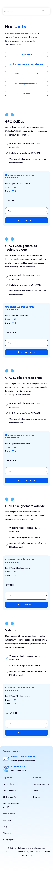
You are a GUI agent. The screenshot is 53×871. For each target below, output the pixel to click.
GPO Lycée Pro (9, 797)
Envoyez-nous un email (23, 756)
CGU (5, 851)
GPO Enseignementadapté (11, 805)
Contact (36, 797)
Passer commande (26, 220)
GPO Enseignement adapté (26, 83)
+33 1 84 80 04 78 (18, 770)
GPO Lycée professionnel (26, 74)
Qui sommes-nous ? (41, 784)
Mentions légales (25, 851)
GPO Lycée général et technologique (26, 64)
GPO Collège (26, 54)
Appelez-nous (18, 766)
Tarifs (35, 790)
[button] (43, 11)
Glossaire (7, 833)
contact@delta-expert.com (23, 760)
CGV (13, 851)
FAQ (5, 826)
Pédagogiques (9, 839)
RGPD (39, 851)
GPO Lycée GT (9, 790)
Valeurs (26, 93)
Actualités (7, 820)
